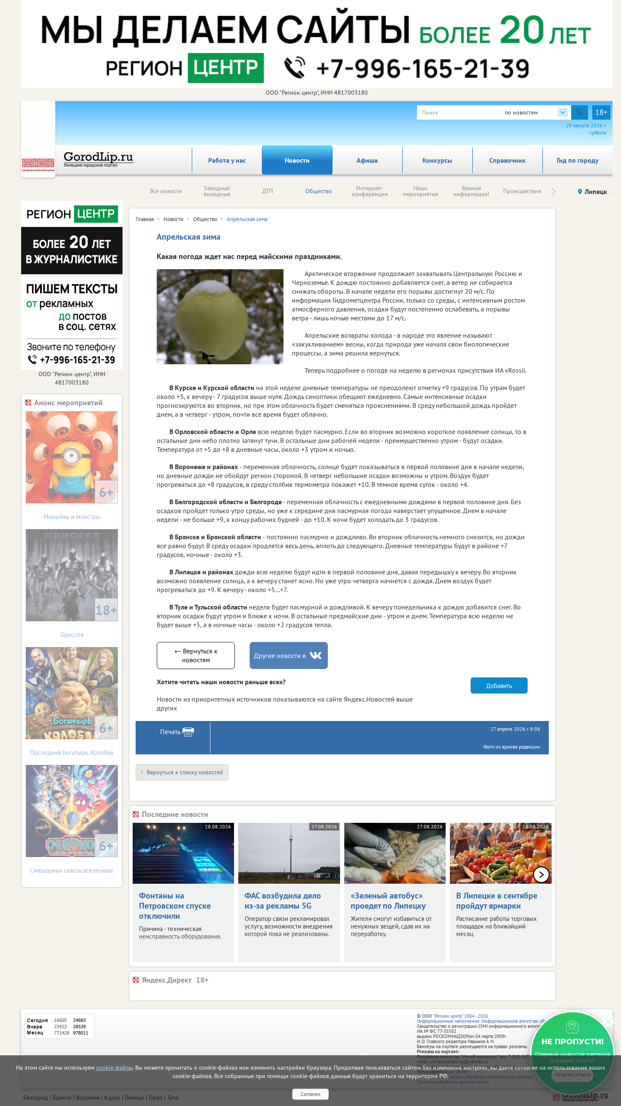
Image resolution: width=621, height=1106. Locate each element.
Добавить (499, 686)
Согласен (310, 1094)
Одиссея (89, 620)
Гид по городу (578, 160)
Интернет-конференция (369, 191)
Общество (318, 191)
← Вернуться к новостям (196, 655)
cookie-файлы (114, 1067)
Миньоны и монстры (79, 502)
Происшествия (522, 191)
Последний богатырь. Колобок (72, 737)
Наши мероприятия (420, 191)
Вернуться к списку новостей (185, 772)
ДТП (267, 191)
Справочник (507, 160)
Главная (145, 219)
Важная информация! (471, 191)
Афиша (367, 160)
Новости (297, 160)
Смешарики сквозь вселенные (72, 855)
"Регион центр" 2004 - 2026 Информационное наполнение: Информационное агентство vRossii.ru (487, 1018)
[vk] (316, 655)
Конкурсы (437, 160)
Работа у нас (227, 160)
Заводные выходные (217, 191)
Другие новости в (280, 655)
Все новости (166, 191)
